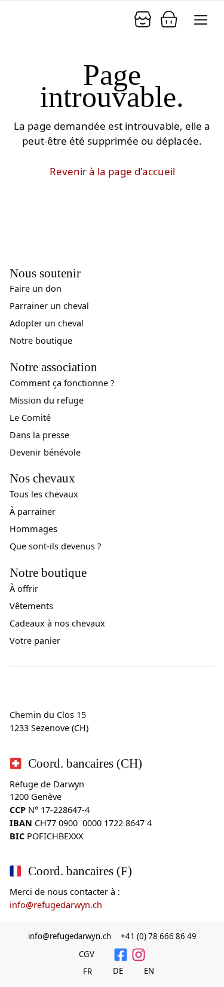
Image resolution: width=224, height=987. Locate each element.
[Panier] (142, 19)
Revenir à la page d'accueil (112, 171)
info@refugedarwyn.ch (56, 904)
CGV (86, 954)
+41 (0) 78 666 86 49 (159, 936)
